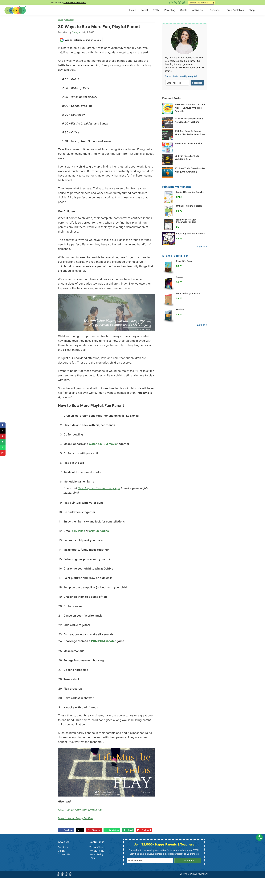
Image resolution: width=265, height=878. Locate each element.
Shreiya (76, 32)
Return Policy (96, 854)
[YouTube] (171, 2)
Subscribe (197, 82)
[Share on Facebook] (3, 425)
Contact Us (64, 854)
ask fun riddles (99, 531)
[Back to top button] (259, 838)
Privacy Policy (96, 850)
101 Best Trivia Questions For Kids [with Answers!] (190, 170)
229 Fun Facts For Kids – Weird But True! (188, 158)
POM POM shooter (103, 641)
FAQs (92, 858)
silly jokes (78, 531)
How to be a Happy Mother (75, 818)
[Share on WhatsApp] (3, 447)
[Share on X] (3, 431)
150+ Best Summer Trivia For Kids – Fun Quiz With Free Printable (190, 107)
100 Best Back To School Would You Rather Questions (190, 133)
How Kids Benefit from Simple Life (80, 810)
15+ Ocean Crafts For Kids (188, 143)
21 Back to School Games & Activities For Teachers (189, 120)
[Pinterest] (175, 2)
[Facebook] (179, 2)
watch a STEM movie (103, 444)
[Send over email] (3, 442)
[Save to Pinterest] (3, 436)
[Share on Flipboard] (3, 453)
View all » (202, 246)
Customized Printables (74, 2)
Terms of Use (96, 847)
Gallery (61, 850)
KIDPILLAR (203, 873)
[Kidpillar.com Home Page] (15, 10)
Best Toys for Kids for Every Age (99, 488)
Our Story (63, 847)
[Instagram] (184, 2)
